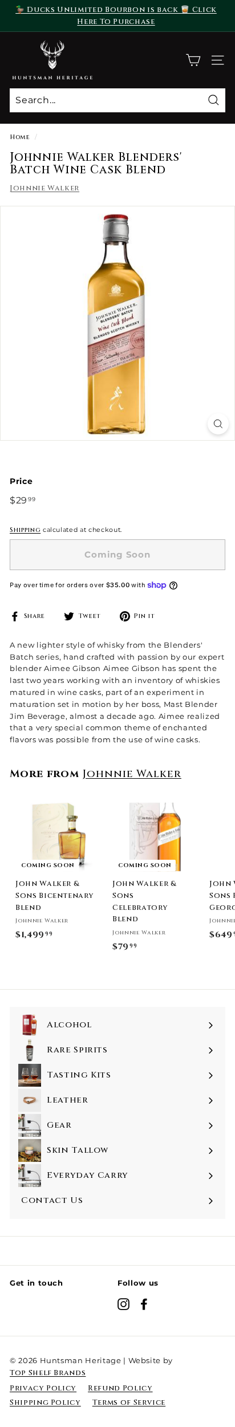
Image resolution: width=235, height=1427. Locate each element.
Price (21, 481)
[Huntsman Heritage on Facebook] (144, 1304)
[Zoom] (218, 423)
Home (20, 137)
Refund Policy (120, 1388)
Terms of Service (128, 1402)
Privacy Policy (43, 1388)
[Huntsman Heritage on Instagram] (123, 1304)
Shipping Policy (45, 1402)
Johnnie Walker (44, 188)
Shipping (25, 530)
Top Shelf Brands (48, 1373)
